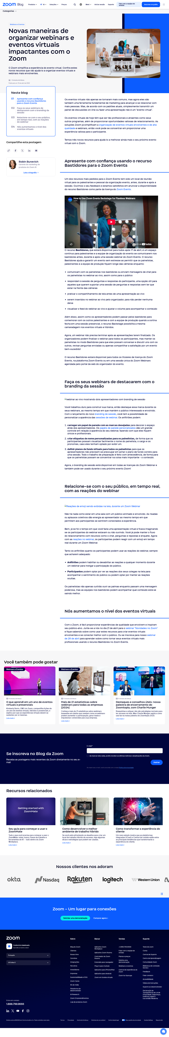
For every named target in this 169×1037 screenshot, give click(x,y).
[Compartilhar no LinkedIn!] (29, 150)
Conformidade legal (113, 1020)
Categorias (8, 11)
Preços (64, 4)
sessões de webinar (106, 417)
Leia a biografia (30, 172)
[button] (163, 1031)
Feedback (146, 972)
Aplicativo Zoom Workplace (100, 948)
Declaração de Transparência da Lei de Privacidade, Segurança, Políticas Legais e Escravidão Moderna (151, 994)
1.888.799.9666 (15, 1004)
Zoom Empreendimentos (79, 998)
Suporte (111, 4)
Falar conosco (148, 975)
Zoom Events (124, 189)
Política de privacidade (126, 768)
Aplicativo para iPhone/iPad (104, 970)
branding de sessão (105, 414)
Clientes (73, 951)
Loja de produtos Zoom (78, 1002)
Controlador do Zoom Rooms (102, 957)
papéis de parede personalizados (118, 427)
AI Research (74, 994)
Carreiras (73, 958)
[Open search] (75, 4)
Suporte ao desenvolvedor (152, 987)
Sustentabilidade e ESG (78, 977)
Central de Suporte (150, 954)
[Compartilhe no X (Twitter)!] (22, 150)
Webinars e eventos (126, 966)
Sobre (72, 939)
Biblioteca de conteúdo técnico (151, 967)
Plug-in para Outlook (102, 966)
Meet (87, 4)
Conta (145, 951)
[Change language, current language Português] (81, 4)
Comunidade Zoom (150, 962)
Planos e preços (124, 956)
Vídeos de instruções (150, 983)
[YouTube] (17, 1010)
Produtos (31, 4)
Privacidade (71, 1020)
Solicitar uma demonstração (75, 918)
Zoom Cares (74, 981)
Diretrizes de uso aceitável (98, 1020)
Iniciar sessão (100, 4)
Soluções (53, 4)
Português (11, 955)
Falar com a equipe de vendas (127, 952)
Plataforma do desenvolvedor (75, 990)
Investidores (74, 970)
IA (43, 4)
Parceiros (73, 966)
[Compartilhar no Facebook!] (15, 150)
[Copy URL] (8, 150)
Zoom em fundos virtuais (104, 977)
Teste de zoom (148, 947)
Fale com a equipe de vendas (127, 4)
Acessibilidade (148, 979)
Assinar (156, 762)
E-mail (90, 746)
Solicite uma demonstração (124, 961)
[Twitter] (12, 1010)
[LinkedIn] (7, 1010)
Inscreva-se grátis (151, 4)
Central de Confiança (82, 1020)
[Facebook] (22, 1010)
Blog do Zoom (75, 947)
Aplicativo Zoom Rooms (103, 953)
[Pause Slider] (161, 893)
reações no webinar (83, 539)
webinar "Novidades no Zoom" (142, 628)
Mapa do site (159, 1020)
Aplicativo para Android (103, 974)
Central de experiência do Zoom (128, 971)
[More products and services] (163, 4)
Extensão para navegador (104, 962)
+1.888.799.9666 (125, 947)
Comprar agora (100, 918)
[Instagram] (28, 1010)
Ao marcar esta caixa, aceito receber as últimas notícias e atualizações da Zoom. (120, 756)
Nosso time (74, 954)
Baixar (97, 939)
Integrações (74, 962)
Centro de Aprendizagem (152, 958)
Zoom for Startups (125, 975)
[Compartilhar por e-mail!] (36, 150)
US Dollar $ (11, 962)
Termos (62, 1020)
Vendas (122, 939)
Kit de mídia (74, 985)
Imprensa (73, 973)
